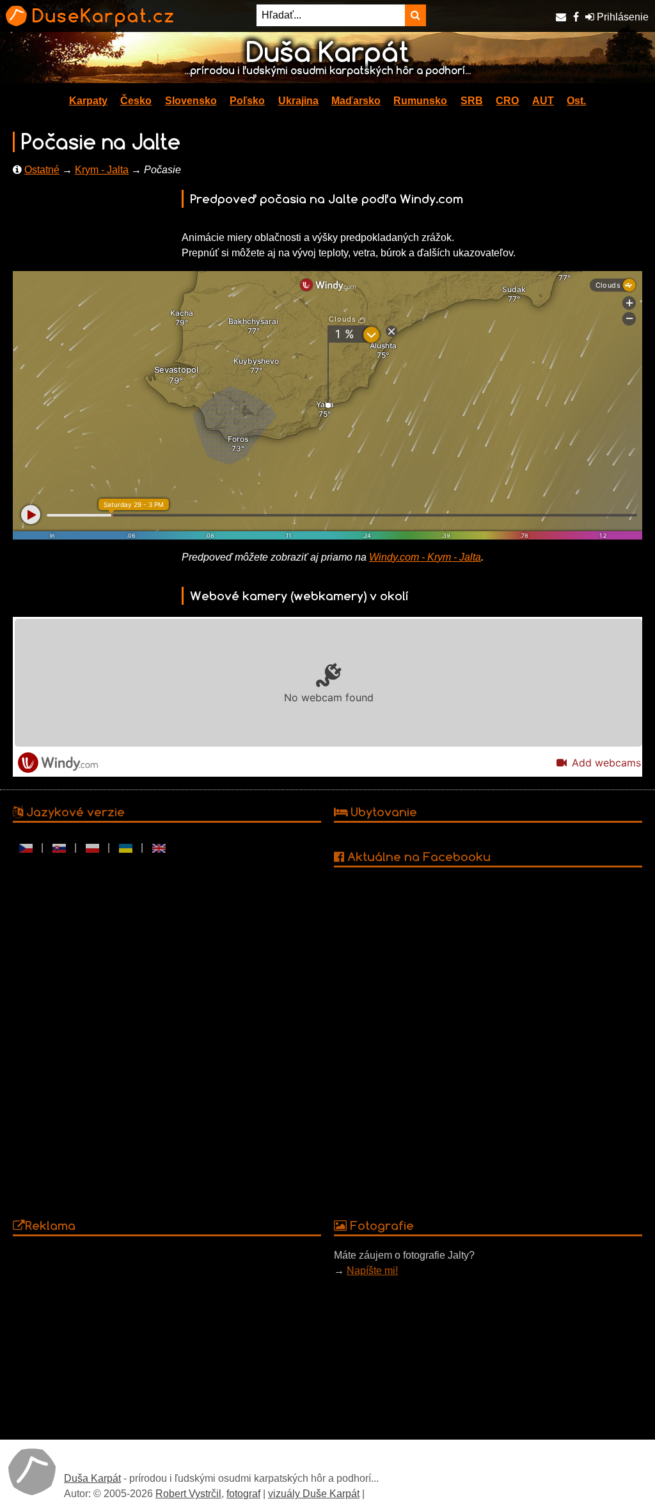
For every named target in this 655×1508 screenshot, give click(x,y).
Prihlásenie (621, 17)
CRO (507, 100)
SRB (472, 100)
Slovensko (191, 100)
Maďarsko (356, 100)
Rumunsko (420, 100)
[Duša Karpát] (32, 1471)
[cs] (25, 847)
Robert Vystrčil (188, 1493)
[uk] (125, 847)
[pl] (92, 847)
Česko (136, 100)
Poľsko (247, 100)
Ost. (576, 100)
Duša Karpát (92, 1478)
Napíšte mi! (372, 1270)
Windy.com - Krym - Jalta (425, 557)
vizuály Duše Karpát (313, 1493)
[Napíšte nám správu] (561, 17)
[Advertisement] (167, 1337)
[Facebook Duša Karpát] (576, 17)
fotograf (243, 1493)
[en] (158, 847)
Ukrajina (298, 100)
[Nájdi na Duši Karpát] (415, 15)
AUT (543, 100)
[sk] (59, 847)
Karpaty (88, 100)
